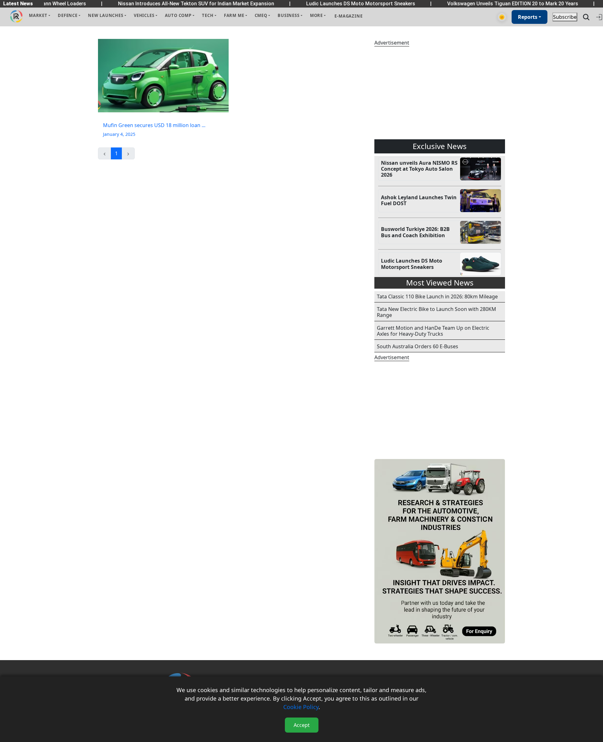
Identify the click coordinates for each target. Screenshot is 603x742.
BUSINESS (288, 15)
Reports (527, 16)
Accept (302, 725)
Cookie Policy (300, 707)
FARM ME (234, 15)
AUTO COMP (178, 15)
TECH (207, 15)
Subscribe (565, 16)
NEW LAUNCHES (105, 15)
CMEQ (261, 15)
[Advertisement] (439, 93)
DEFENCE (68, 15)
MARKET (38, 15)
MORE (316, 15)
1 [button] (116, 153)
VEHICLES (144, 15)
